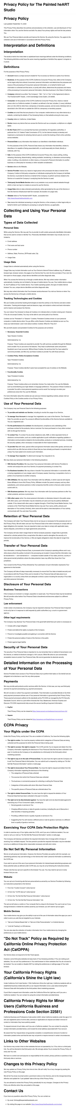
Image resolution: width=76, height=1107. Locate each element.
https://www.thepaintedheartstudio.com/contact (46, 1104)
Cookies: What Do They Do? (47, 324)
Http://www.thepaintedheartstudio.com (20, 198)
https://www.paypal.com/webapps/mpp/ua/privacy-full (50, 711)
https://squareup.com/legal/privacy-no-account (48, 719)
